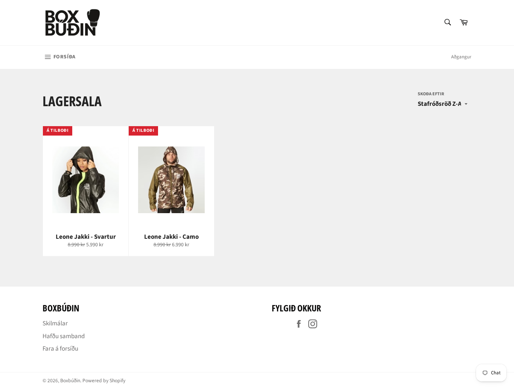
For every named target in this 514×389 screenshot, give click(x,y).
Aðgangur (461, 56)
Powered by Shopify (103, 380)
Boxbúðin (70, 380)
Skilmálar (55, 323)
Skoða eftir (431, 94)
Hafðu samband (64, 336)
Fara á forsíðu (60, 348)
